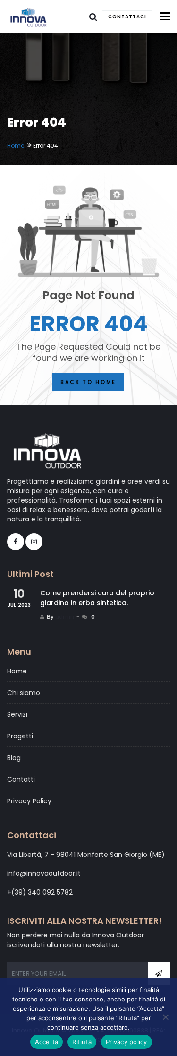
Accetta (47, 1042)
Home (15, 146)
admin (64, 617)
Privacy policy (126, 1042)
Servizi (17, 714)
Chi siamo (23, 692)
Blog (14, 757)
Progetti (20, 736)
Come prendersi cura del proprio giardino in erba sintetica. (97, 598)
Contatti (21, 779)
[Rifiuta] (165, 1017)
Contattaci (127, 16)
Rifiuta (82, 1042)
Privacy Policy (29, 801)
